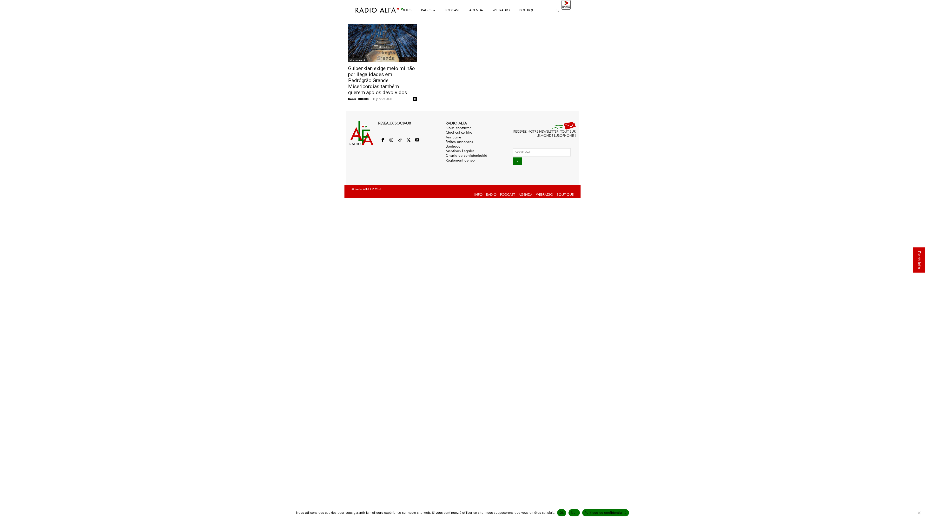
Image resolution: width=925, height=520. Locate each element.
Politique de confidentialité (606, 512)
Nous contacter (458, 127)
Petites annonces (459, 141)
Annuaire (453, 137)
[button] (557, 10)
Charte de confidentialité (466, 155)
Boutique (453, 146)
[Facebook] (382, 140)
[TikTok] (400, 140)
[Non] (919, 512)
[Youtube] (417, 140)
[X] (408, 140)
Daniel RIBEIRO (358, 99)
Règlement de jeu (460, 160)
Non (574, 512)
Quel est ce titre (459, 132)
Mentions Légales (460, 151)
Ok (562, 512)
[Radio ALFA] (374, 10)
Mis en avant (357, 60)
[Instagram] (391, 140)
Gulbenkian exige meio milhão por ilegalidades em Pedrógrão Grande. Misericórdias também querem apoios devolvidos (381, 80)
